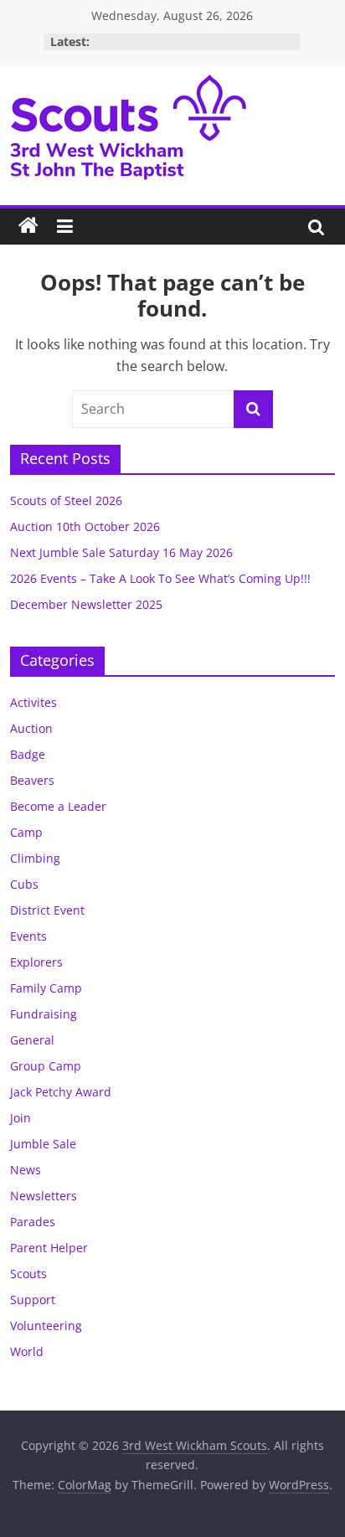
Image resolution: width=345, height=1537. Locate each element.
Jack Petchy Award (60, 1092)
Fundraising (43, 1014)
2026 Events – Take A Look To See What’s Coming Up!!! (160, 578)
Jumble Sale (43, 1144)
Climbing (35, 858)
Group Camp (45, 1066)
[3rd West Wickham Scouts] (28, 226)
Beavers (32, 780)
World (27, 1351)
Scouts (28, 1274)
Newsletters (43, 1196)
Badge (27, 754)
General (32, 1040)
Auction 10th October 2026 (85, 526)
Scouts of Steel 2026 (66, 500)
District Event (47, 910)
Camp (26, 832)
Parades (32, 1222)
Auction (31, 728)
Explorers (36, 962)
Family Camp (46, 988)
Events (28, 936)
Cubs (24, 884)
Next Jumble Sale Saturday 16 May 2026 (121, 552)
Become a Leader (58, 806)
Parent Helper (49, 1248)
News (25, 1170)
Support (32, 1299)
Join (20, 1118)
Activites (33, 702)
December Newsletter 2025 (86, 604)
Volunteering (46, 1325)
